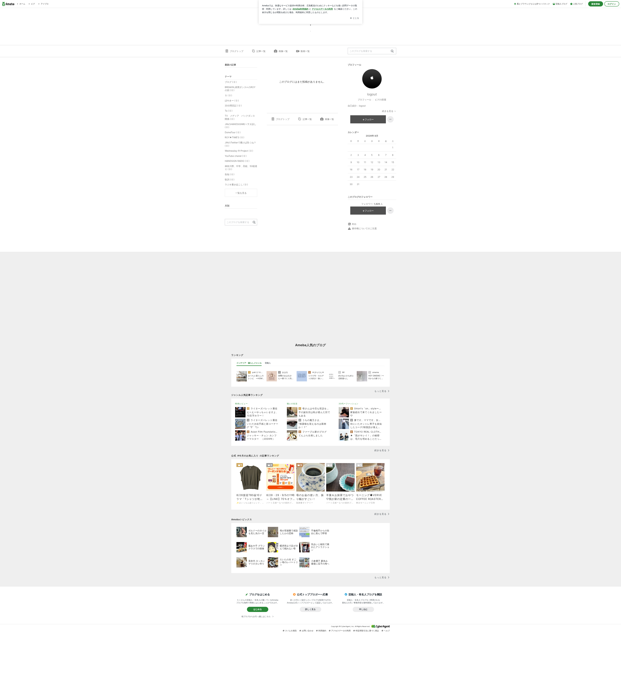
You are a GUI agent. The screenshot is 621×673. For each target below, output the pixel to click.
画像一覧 (283, 51)
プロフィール (364, 99)
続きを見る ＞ (389, 111)
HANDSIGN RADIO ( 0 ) (237, 161)
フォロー (369, 119)
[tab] (249, 363)
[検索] (392, 51)
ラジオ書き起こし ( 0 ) (236, 184)
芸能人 (268, 363)
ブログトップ (236, 51)
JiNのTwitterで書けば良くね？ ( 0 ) (240, 144)
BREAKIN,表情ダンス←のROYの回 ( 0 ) (240, 89)
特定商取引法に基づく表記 (367, 630)
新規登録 (595, 4)
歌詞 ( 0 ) (229, 179)
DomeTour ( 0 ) (232, 132)
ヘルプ (387, 630)
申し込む (363, 609)
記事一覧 (261, 51)
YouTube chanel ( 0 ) (235, 156)
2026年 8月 (372, 135)
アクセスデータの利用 (341, 630)
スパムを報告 (291, 630)
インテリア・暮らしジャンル (249, 363)
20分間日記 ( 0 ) (233, 105)
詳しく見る (310, 609)
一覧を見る (241, 193)
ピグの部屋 (380, 99)
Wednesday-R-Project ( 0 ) (239, 150)
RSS (354, 224)
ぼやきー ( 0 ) (232, 100)
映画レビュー (241, 403)
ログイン (612, 4)
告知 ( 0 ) (229, 174)
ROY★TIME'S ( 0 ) (234, 137)
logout (372, 94)
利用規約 (322, 630)
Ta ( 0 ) (228, 110)
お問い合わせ (307, 630)
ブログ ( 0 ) (231, 82)
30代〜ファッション (348, 403)
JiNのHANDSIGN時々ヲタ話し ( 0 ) (240, 126)
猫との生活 (292, 403)
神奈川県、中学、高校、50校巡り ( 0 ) (241, 168)
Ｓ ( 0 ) (228, 95)
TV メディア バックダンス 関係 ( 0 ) (241, 117)
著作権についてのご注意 (364, 228)
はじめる (257, 609)
